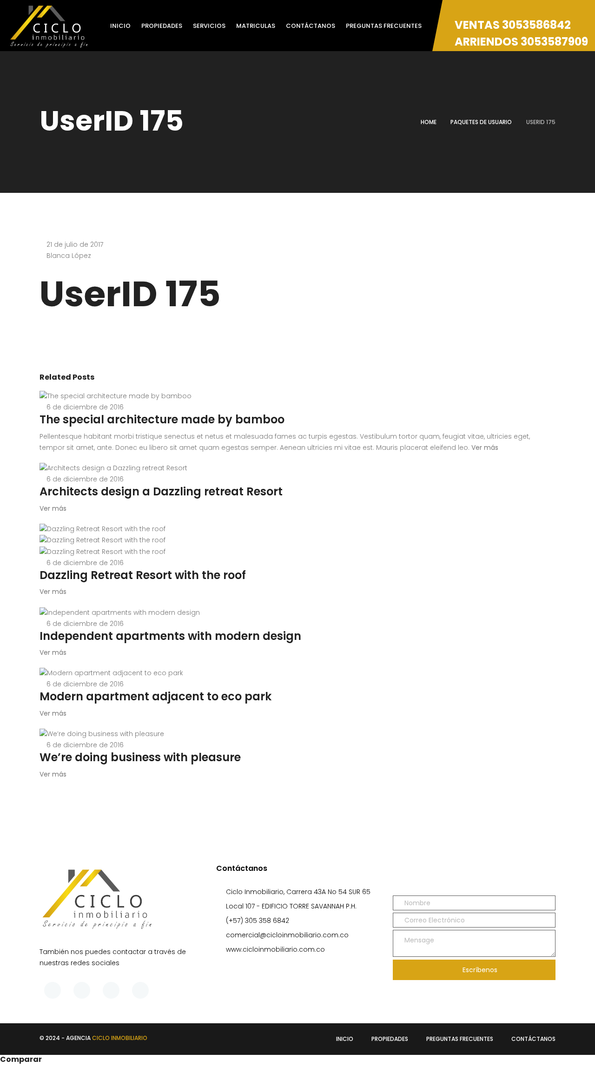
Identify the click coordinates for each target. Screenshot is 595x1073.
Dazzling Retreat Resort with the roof (143, 575)
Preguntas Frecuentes (459, 1039)
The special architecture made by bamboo (162, 419)
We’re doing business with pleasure (140, 757)
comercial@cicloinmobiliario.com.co (287, 935)
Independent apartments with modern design (170, 636)
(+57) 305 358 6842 (257, 920)
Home (428, 122)
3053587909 (554, 41)
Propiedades (389, 1039)
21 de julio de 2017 (74, 244)
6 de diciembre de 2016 (85, 407)
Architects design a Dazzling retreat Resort (161, 491)
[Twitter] (82, 990)
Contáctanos (533, 1039)
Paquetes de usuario (481, 122)
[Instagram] (140, 990)
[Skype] (111, 990)
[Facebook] (53, 990)
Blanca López (68, 255)
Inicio (344, 1039)
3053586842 (536, 25)
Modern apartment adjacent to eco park (155, 696)
